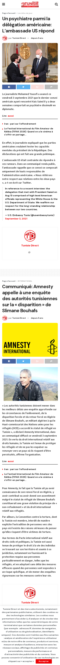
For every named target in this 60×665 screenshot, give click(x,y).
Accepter (44, 661)
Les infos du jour (25, 13)
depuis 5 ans (37, 38)
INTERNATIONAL (25, 281)
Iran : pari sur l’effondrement (20, 123)
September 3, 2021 (16, 218)
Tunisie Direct (19, 38)
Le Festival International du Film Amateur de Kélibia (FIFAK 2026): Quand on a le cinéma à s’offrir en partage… (28, 131)
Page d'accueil (8, 13)
